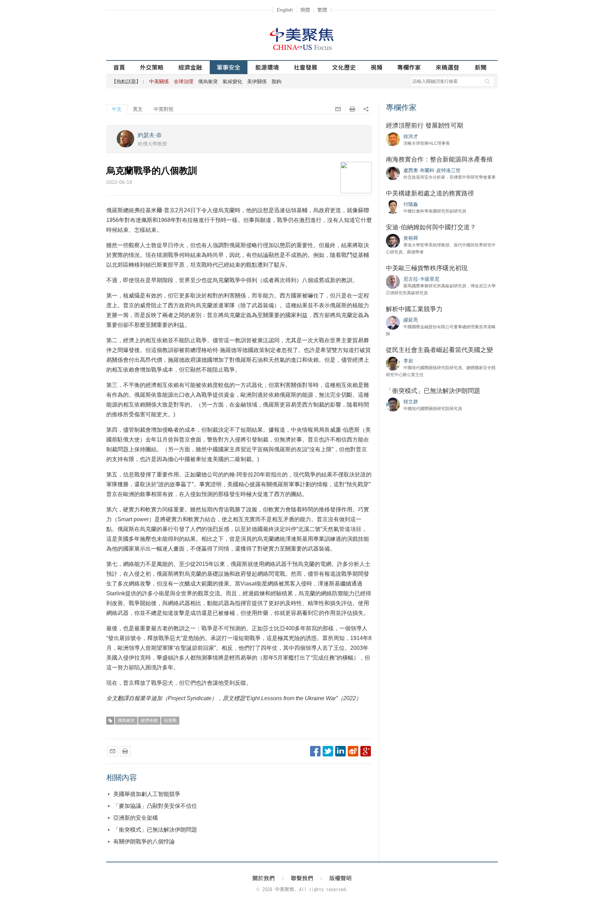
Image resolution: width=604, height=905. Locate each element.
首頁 (119, 67)
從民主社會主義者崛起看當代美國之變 (439, 349)
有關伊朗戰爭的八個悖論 (144, 842)
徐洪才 (410, 136)
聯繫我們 (302, 878)
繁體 (322, 10)
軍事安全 (228, 67)
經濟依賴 (149, 720)
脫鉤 (276, 81)
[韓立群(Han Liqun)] (393, 404)
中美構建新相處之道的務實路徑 (430, 193)
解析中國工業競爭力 (414, 309)
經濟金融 (190, 67)
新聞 (481, 67)
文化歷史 (344, 67)
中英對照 (163, 109)
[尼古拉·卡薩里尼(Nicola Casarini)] (393, 281)
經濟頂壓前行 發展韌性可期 (424, 125)
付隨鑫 (410, 204)
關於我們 (263, 878)
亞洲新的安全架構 (135, 818)
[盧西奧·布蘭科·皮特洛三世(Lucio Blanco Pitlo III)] (393, 172)
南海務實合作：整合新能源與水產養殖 (439, 159)
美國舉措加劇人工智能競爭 (146, 794)
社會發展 (305, 67)
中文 (117, 109)
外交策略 (152, 67)
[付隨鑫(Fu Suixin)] (393, 206)
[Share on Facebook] (315, 751)
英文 (138, 109)
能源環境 (267, 67)
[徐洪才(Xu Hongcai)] (393, 139)
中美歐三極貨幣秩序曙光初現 (427, 268)
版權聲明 (340, 878)
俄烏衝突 (208, 81)
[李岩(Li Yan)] (393, 363)
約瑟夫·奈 (150, 135)
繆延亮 (410, 320)
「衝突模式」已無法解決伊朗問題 (155, 830)
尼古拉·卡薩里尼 (421, 279)
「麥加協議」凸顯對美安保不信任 (155, 806)
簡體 (305, 10)
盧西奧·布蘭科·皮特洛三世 (432, 170)
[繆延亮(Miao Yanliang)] (393, 322)
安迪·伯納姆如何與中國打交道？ (431, 227)
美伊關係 (257, 81)
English (285, 10)
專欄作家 (409, 67)
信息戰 (170, 720)
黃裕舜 (410, 238)
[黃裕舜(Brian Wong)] (393, 240)
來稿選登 (447, 67)
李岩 (408, 361)
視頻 (376, 67)
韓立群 (410, 401)
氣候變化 (232, 81)
